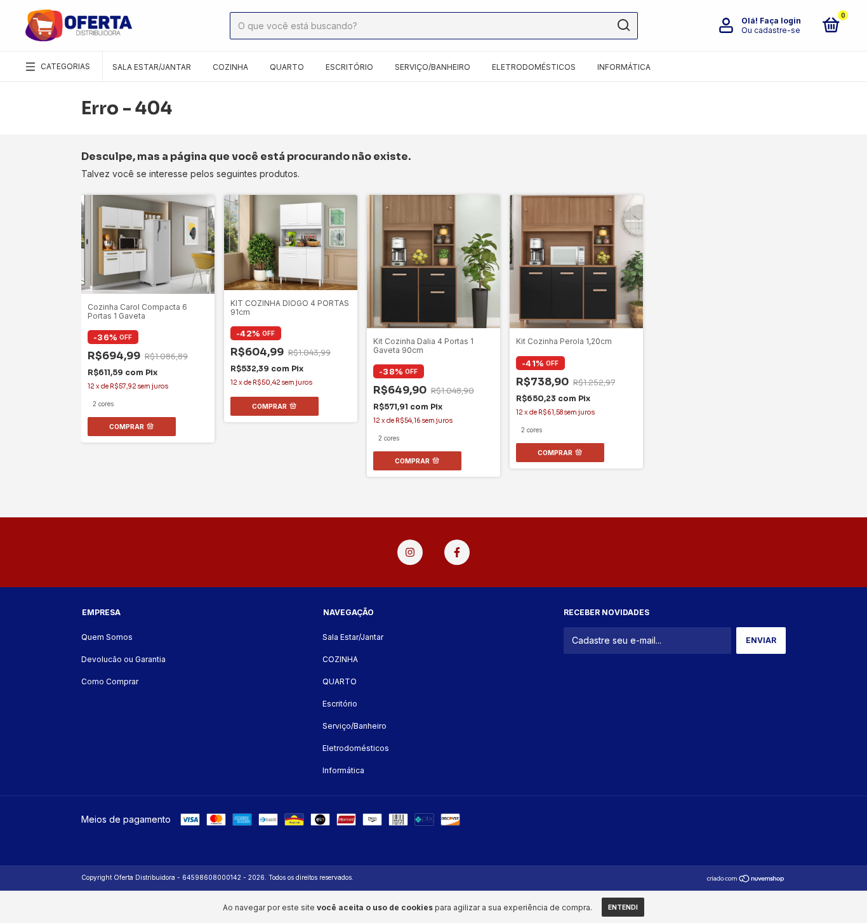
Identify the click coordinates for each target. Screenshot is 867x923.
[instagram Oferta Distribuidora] (410, 552)
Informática (624, 67)
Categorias (65, 66)
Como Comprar (109, 681)
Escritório (349, 67)
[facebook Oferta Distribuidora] (457, 552)
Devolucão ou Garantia (123, 659)
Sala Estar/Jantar (151, 67)
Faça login (780, 20)
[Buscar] (622, 25)
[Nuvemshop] (746, 878)
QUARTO (287, 67)
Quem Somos (107, 637)
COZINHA (230, 67)
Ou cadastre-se (770, 30)
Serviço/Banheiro (432, 67)
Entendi (623, 907)
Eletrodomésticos (534, 67)
